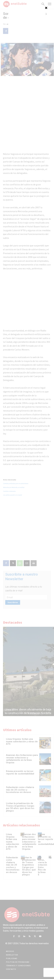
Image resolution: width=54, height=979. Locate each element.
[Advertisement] (27, 24)
